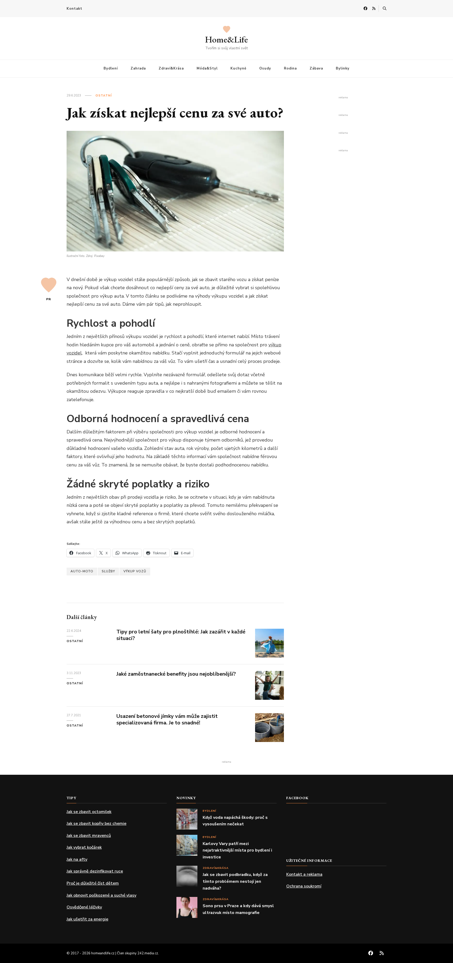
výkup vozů (134, 571)
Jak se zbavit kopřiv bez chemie (96, 823)
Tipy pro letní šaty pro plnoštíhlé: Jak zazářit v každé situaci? (180, 635)
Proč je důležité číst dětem (93, 883)
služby (108, 571)
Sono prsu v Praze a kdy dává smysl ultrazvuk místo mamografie (238, 909)
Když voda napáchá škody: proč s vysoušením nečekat (235, 821)
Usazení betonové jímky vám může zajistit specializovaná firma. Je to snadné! (167, 719)
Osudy (265, 68)
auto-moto (82, 571)
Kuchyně (238, 68)
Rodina (290, 68)
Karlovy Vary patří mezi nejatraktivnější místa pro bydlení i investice (237, 850)
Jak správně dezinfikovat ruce (95, 871)
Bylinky (342, 68)
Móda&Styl (207, 68)
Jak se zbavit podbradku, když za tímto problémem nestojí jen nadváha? (235, 881)
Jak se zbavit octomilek (89, 812)
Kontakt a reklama (304, 874)
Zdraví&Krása (171, 68)
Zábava (316, 68)
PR (48, 299)
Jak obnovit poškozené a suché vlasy (101, 895)
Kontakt (74, 8)
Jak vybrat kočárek (84, 847)
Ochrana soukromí (303, 886)
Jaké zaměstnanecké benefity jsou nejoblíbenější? (176, 673)
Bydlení (111, 68)
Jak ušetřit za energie (87, 919)
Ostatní (103, 95)
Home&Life (226, 39)
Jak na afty (77, 859)
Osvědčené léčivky (84, 907)
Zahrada (138, 68)
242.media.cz (147, 953)
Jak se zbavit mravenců (89, 835)
